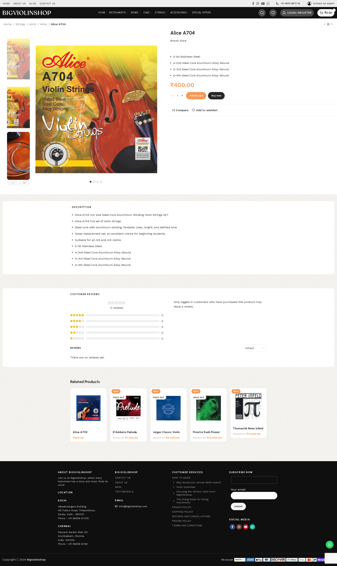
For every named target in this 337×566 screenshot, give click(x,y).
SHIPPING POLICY (182, 511)
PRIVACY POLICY (181, 507)
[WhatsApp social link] (268, 3)
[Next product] (331, 24)
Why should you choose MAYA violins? (198, 482)
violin (33, 24)
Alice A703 (80, 432)
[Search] (262, 12)
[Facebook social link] (253, 3)
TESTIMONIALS (124, 491)
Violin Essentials (185, 487)
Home (8, 24)
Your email (238, 489)
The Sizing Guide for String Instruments (192, 501)
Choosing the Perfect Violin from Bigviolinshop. (195, 493)
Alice (44, 24)
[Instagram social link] (257, 3)
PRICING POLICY (181, 520)
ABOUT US (121, 482)
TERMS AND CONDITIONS (187, 525)
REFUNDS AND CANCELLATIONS (191, 516)
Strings (21, 24)
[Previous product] (324, 24)
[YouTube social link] (263, 3)
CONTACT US (123, 477)
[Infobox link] (288, 3)
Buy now (216, 95)
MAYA (118, 487)
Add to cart (196, 95)
